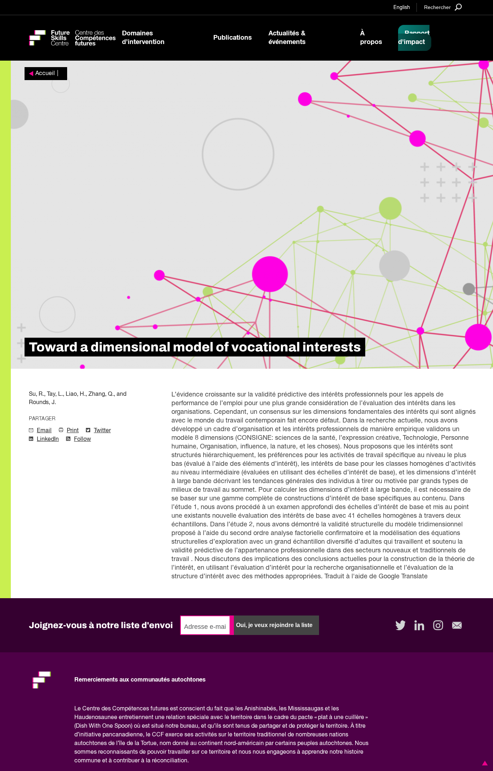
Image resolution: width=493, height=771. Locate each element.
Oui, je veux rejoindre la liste (274, 625)
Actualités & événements (287, 37)
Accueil (45, 73)
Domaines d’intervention (143, 37)
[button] (483, 763)
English (401, 7)
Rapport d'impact (413, 37)
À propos (371, 37)
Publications (232, 38)
